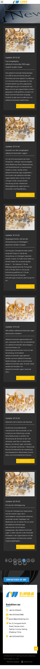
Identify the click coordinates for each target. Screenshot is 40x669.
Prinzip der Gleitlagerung (15, 505)
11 (19, 560)
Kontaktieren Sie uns (16, 579)
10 (15, 560)
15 (15, 563)
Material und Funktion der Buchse (18, 422)
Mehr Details (25, 106)
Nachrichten (16, 10)
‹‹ (6, 560)
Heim (7, 10)
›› (24, 563)
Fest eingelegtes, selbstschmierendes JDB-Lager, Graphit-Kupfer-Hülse (17, 64)
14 (33, 560)
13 (28, 560)
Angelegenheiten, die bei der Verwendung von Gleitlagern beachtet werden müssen (16, 242)
